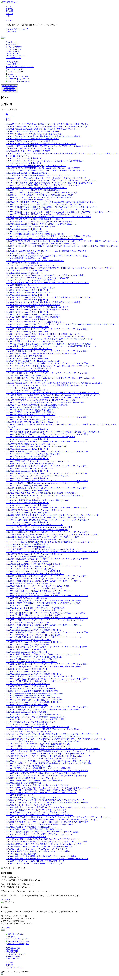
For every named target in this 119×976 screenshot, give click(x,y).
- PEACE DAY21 (12, 51)
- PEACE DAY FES (13, 49)
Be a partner (5, 900)
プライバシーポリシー (15, 967)
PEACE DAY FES (13, 948)
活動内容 (9, 11)
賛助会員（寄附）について (17, 29)
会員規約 (9, 962)
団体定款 (9, 965)
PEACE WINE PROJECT (15, 954)
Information (10, 116)
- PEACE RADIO (12, 53)
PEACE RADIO (12, 952)
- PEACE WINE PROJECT (16, 56)
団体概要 (9, 9)
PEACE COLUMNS (13, 958)
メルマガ (9, 20)
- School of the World (13, 58)
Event (8, 118)
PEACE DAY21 (12, 950)
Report (8, 120)
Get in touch (5, 928)
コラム (8, 16)
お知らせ (9, 14)
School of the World (13, 956)
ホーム (8, 6)
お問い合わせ (11, 31)
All (7, 114)
